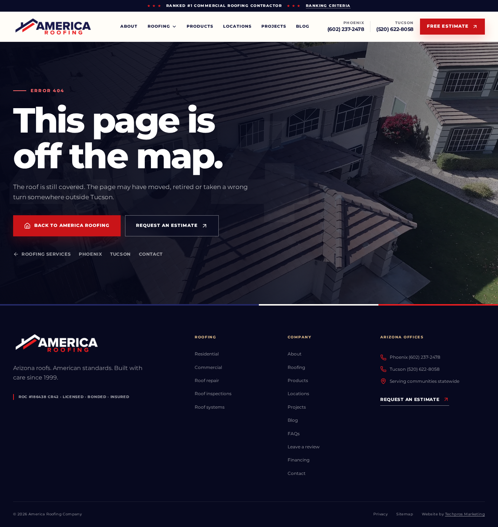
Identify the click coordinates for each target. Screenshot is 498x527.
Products (200, 26)
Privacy (380, 514)
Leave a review (304, 446)
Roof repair (207, 380)
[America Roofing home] (54, 26)
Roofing (296, 367)
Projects (273, 26)
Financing (299, 460)
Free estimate (447, 26)
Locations (237, 26)
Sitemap (404, 514)
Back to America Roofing (72, 225)
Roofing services (46, 254)
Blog (302, 26)
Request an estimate (167, 225)
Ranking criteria (328, 5)
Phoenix (90, 254)
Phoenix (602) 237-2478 (415, 357)
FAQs (294, 433)
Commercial (208, 367)
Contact (151, 254)
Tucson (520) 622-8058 (415, 369)
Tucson (120, 254)
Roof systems (210, 407)
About (128, 26)
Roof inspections (213, 393)
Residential (207, 354)
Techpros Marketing (465, 514)
